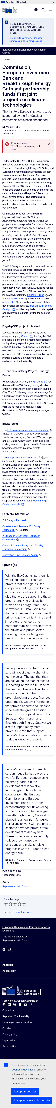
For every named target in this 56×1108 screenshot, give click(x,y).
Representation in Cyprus (15, 886)
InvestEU (10, 302)
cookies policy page (22, 1069)
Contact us (8, 1010)
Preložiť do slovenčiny (21, 38)
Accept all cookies (25, 1091)
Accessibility (9, 970)
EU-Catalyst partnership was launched (28, 430)
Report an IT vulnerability (15, 1016)
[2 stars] (8, 904)
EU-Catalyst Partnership (15, 520)
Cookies (6, 1028)
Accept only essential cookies (32, 1100)
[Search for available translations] (46, 295)
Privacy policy (10, 1034)
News (8, 59)
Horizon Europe (35, 294)
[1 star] (6, 904)
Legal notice (9, 1040)
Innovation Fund (15, 298)
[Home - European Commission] (9, 9)
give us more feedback (19, 912)
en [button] (36, 10)
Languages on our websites (17, 1022)
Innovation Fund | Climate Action (20, 554)
